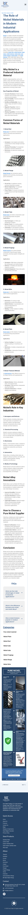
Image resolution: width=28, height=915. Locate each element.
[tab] (14, 592)
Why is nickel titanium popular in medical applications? (13, 620)
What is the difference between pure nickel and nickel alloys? (13, 607)
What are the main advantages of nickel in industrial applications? (12, 594)
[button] (25, 4)
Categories (8, 627)
